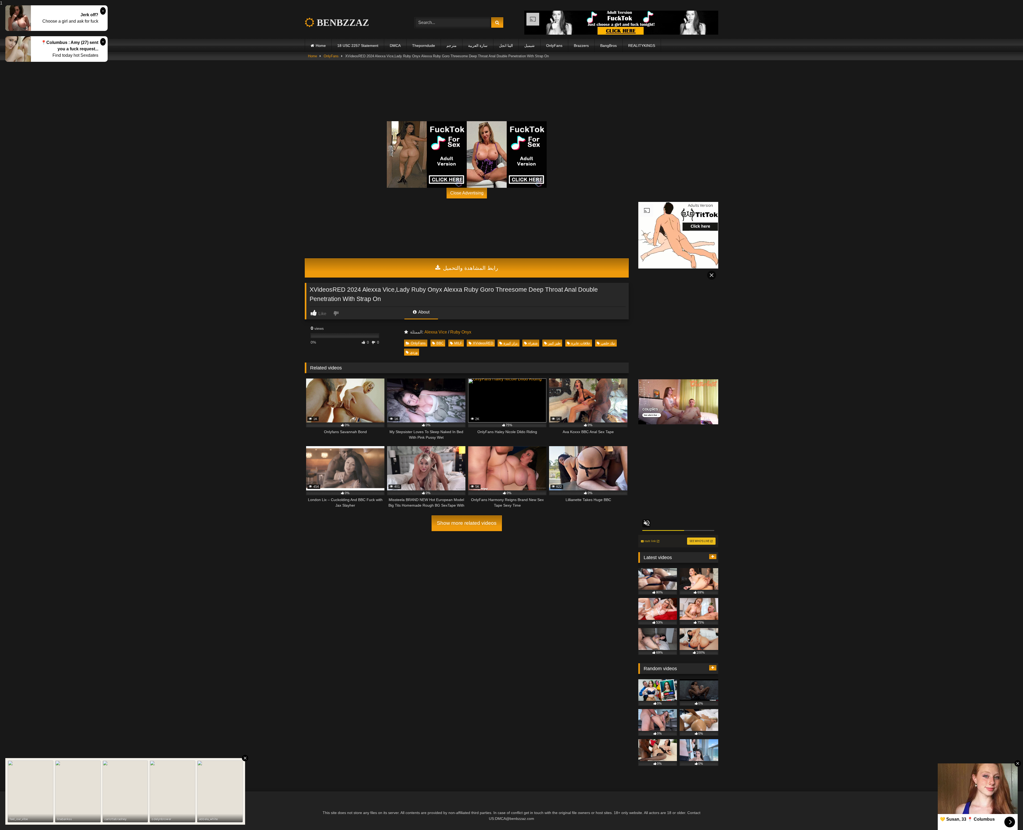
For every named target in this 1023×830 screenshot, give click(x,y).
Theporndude (423, 45)
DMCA (395, 45)
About (423, 312)
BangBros (608, 45)
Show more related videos (467, 523)
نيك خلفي (608, 343)
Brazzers (581, 45)
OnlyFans (554, 45)
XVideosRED (483, 343)
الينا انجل (506, 45)
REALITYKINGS (641, 45)
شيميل (529, 45)
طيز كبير (554, 343)
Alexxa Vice (435, 332)
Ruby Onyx (460, 332)
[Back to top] (1006, 815)
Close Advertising (467, 193)
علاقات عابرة (580, 343)
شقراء (533, 343)
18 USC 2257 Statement (357, 45)
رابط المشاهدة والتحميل (469, 268)
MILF (458, 343)
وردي (413, 352)
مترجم (451, 45)
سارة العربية (478, 45)
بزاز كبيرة (511, 343)
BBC (440, 343)
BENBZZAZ (341, 22)
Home (321, 45)
